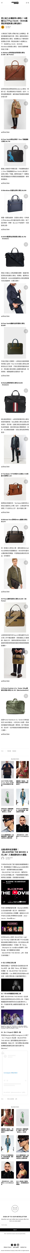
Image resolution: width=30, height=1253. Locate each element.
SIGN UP (15, 1229)
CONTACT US (23, 1247)
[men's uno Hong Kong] (14, 3)
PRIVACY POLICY (7, 1247)
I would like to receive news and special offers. (16, 1233)
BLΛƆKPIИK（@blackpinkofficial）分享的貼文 (15, 1092)
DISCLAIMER (16, 1247)
